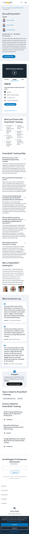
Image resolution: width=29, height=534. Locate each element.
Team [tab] (22, 79)
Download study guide (14, 384)
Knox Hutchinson (10, 30)
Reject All (14, 528)
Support (4, 503)
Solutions (5, 490)
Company (4, 499)
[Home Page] (3, 2)
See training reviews (9, 110)
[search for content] (22, 3)
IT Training (8, 7)
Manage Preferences (14, 531)
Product (4, 486)
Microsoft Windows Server (18, 7)
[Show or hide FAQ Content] (25, 159)
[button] (13, 159)
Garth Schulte (10, 25)
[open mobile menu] (25, 2)
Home (3, 7)
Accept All (14, 524)
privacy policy (21, 476)
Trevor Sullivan (10, 20)
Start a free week (8, 56)
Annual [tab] (14, 79)
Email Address (14, 464)
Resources (5, 494)
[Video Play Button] (14, 73)
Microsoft (20, 398)
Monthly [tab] (6, 79)
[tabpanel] (14, 95)
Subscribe (15, 472)
